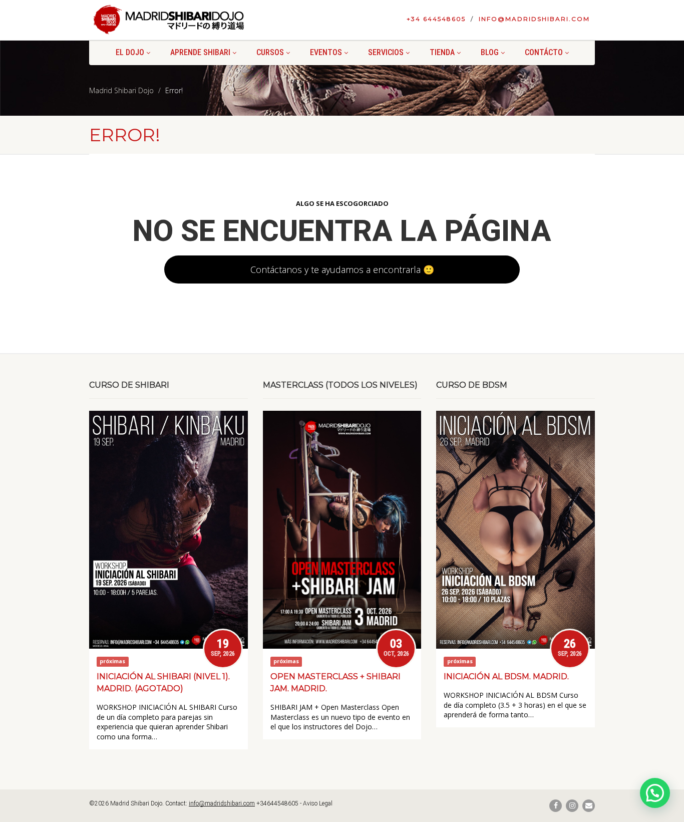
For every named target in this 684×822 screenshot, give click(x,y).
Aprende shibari (200, 52)
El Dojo (130, 52)
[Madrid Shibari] (168, 20)
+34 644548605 (436, 19)
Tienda (442, 52)
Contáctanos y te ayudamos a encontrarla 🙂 (342, 269)
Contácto (544, 52)
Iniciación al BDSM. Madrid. (506, 676)
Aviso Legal (317, 803)
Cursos (270, 52)
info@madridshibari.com (534, 19)
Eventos (326, 52)
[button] (655, 793)
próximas (112, 661)
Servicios (386, 52)
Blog (490, 52)
